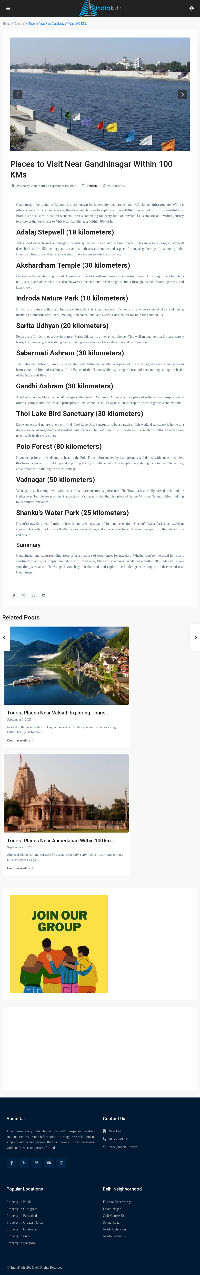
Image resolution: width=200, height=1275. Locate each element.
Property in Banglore (21, 1243)
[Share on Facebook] (14, 595)
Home (6, 23)
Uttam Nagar (112, 1209)
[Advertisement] (100, 1049)
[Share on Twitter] (23, 595)
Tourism (19, 23)
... (44, 732)
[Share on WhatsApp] (33, 595)
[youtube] (49, 1163)
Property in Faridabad (22, 1216)
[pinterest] (36, 1163)
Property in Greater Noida (25, 1222)
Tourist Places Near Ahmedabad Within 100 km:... (61, 841)
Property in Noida (19, 1202)
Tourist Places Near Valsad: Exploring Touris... (58, 713)
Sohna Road (111, 1222)
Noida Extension (114, 1229)
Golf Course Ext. (115, 1216)
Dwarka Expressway (117, 1202)
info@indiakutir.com (123, 1147)
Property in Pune (18, 1236)
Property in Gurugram (22, 1209)
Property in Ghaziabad (22, 1229)
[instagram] (61, 1163)
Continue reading (18, 740)
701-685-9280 (118, 1139)
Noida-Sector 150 (115, 1236)
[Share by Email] (43, 595)
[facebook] (12, 1163)
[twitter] (24, 1163)
